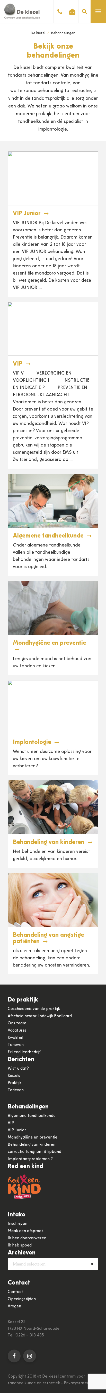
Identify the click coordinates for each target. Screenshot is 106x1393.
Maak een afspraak (25, 1231)
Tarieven (16, 1045)
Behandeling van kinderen (49, 842)
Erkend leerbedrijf (24, 1052)
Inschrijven (17, 1224)
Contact (15, 1292)
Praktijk (14, 1083)
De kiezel (38, 33)
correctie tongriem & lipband (34, 1152)
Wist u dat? (18, 1069)
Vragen (14, 1306)
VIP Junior (27, 214)
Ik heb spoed (20, 1245)
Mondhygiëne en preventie (32, 1137)
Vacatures (17, 1030)
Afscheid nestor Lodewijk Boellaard (40, 1016)
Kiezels (14, 1076)
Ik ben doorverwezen (27, 1238)
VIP (18, 364)
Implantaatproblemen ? (30, 1159)
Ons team (17, 1023)
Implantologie (33, 742)
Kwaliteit (16, 1038)
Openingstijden (22, 1299)
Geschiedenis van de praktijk (34, 1009)
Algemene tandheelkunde (49, 536)
